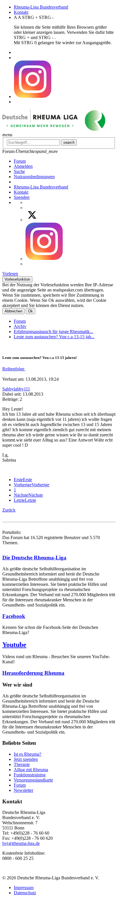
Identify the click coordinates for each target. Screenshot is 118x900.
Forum (20, 321)
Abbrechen (13, 311)
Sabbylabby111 (16, 388)
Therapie (22, 764)
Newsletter (23, 790)
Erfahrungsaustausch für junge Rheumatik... (53, 331)
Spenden (22, 197)
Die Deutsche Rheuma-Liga (34, 558)
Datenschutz (25, 892)
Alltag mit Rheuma (31, 769)
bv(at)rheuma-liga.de (21, 843)
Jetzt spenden (26, 759)
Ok (30, 311)
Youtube (14, 644)
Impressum (24, 887)
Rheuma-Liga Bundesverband (41, 7)
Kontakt (21, 12)
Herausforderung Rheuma (33, 673)
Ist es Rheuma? (27, 754)
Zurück (8, 510)
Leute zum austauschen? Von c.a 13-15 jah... (54, 336)
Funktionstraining (30, 774)
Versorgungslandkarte (33, 779)
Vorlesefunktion (17, 279)
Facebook (13, 616)
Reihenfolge (13, 368)
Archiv (20, 326)
